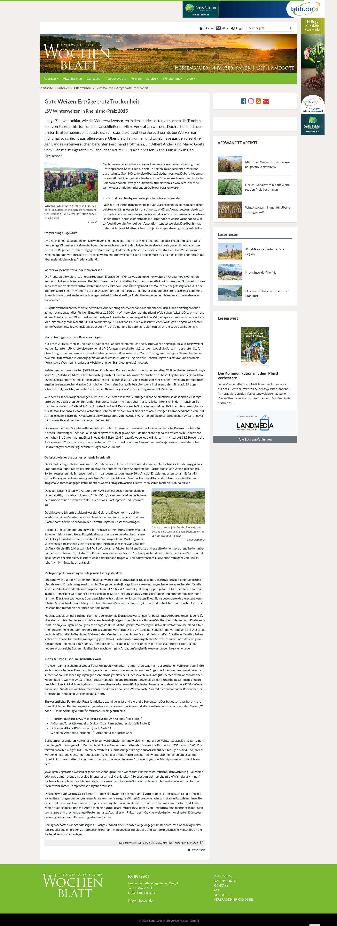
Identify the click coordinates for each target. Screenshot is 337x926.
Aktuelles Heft (72, 78)
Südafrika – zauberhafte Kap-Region (264, 251)
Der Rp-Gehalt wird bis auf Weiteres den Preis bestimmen (268, 187)
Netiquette (223, 895)
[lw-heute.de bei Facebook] (243, 102)
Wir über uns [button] (171, 78)
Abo (225, 28)
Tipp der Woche (115, 78)
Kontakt (221, 885)
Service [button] (151, 78)
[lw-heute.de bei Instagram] (251, 102)
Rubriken (63, 88)
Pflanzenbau (82, 88)
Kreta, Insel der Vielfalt (260, 272)
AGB (217, 890)
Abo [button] (190, 78)
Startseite (46, 88)
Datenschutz (225, 880)
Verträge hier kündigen (234, 899)
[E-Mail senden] (266, 102)
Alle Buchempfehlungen (255, 439)
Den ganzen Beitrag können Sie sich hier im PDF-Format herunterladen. (159, 842)
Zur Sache (93, 78)
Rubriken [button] (50, 78)
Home (209, 28)
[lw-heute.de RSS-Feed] (258, 102)
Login (239, 28)
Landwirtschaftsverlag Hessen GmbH (174, 920)
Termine (136, 78)
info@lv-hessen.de (140, 900)
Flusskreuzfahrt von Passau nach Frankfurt (267, 293)
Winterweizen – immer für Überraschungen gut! (268, 209)
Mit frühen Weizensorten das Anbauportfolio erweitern (267, 164)
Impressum (223, 876)
